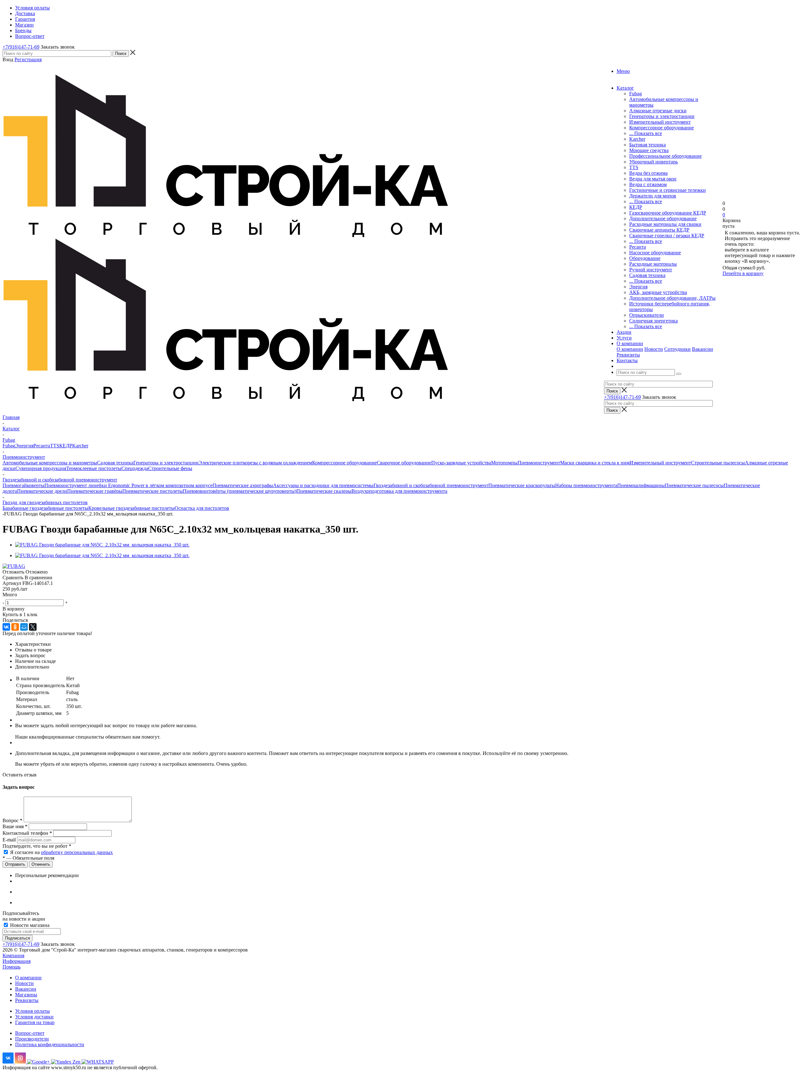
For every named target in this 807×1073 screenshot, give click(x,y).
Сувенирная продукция (40, 468)
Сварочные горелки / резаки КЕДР (666, 235)
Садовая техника (647, 275)
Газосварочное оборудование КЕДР (667, 212)
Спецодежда (134, 468)
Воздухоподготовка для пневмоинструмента (399, 491)
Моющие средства (649, 150)
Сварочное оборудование (404, 462)
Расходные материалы (653, 264)
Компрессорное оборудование (661, 127)
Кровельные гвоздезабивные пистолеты (131, 508)
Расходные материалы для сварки (665, 224)
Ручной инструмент (650, 269)
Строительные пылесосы (718, 462)
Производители (32, 1038)
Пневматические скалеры (323, 491)
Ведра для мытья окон (652, 178)
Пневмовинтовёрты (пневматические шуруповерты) (239, 491)
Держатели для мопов (652, 195)
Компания (13, 955)
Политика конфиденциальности (49, 1044)
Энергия (638, 286)
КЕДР (635, 207)
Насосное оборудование (655, 252)
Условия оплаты (32, 1011)
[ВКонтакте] (6, 627)
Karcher (637, 139)
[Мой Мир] (24, 627)
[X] (33, 627)
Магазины (26, 994)
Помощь (11, 967)
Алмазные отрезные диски (658, 110)
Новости (653, 349)
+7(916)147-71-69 (21, 47)
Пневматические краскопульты (521, 485)
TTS (633, 167)
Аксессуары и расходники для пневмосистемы (323, 485)
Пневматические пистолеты (152, 491)
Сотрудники (677, 349)
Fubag (635, 93)
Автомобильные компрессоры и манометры (50, 462)
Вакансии (702, 349)
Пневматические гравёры (94, 491)
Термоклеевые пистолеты (93, 468)
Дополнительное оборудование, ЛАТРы (672, 298)
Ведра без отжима (648, 173)
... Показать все (645, 133)
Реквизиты (628, 354)
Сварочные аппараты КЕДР (659, 230)
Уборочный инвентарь (653, 161)
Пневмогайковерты (23, 485)
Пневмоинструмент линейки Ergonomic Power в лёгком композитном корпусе (128, 485)
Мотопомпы (504, 462)
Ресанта (637, 247)
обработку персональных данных (77, 852)
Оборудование (644, 258)
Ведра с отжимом (648, 184)
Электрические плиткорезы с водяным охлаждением (255, 462)
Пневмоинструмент (539, 462)
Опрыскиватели (646, 315)
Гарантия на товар (35, 1022)
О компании (630, 349)
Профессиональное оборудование (665, 156)
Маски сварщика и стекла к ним (595, 462)
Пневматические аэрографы (242, 485)
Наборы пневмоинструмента (586, 485)
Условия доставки (34, 1016)
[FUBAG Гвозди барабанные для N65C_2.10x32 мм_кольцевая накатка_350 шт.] (102, 544)
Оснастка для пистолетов (202, 508)
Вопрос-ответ (29, 1033)
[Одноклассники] (15, 627)
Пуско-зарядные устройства (461, 462)
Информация (17, 961)
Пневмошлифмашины (641, 485)
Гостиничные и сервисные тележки (667, 190)
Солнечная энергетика (653, 320)
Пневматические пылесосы (694, 485)
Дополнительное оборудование (663, 218)
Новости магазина (29, 925)
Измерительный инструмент (660, 122)
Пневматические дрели (42, 491)
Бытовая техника (647, 144)
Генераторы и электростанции (661, 116)
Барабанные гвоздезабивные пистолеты (45, 508)
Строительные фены (170, 468)
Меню (623, 71)
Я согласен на (61, 852)
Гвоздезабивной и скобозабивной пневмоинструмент (431, 485)
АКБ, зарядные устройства (658, 292)
